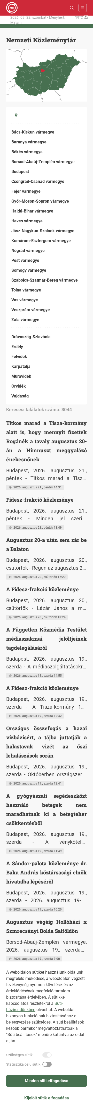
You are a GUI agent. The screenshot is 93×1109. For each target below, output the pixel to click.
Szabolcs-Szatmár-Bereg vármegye (44, 280)
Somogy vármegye (28, 270)
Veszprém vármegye (30, 309)
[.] (12, 8)
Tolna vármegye (26, 290)
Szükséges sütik (19, 1055)
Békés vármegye (27, 151)
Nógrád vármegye (28, 250)
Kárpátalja (20, 366)
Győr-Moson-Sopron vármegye (40, 201)
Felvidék (19, 356)
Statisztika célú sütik (23, 1064)
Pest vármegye (25, 260)
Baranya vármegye (29, 142)
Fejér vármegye (26, 191)
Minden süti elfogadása (46, 1080)
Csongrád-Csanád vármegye (37, 181)
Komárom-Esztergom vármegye (41, 240)
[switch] (47, 1055)
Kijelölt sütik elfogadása (46, 1097)
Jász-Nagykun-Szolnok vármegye (42, 230)
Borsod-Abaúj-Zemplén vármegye (43, 161)
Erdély (17, 346)
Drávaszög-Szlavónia (31, 336)
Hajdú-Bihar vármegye (32, 211)
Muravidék (21, 376)
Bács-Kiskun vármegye (32, 132)
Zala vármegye (25, 319)
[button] (72, 8)
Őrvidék (18, 386)
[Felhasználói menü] (83, 8)
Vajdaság (20, 396)
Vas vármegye (24, 299)
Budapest (20, 171)
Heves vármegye (27, 220)
